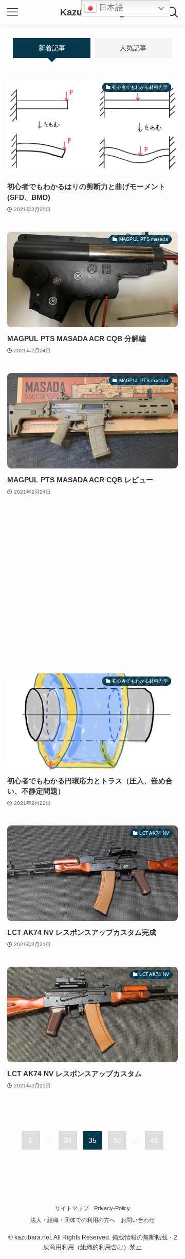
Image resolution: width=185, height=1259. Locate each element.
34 (68, 1140)
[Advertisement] (92, 585)
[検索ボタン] (172, 12)
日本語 (110, 7)
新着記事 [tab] (52, 48)
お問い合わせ (138, 1220)
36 (117, 1140)
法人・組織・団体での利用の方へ (72, 1220)
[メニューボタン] (12, 12)
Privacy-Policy (112, 1208)
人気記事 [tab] (133, 48)
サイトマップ (72, 1208)
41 (154, 1140)
